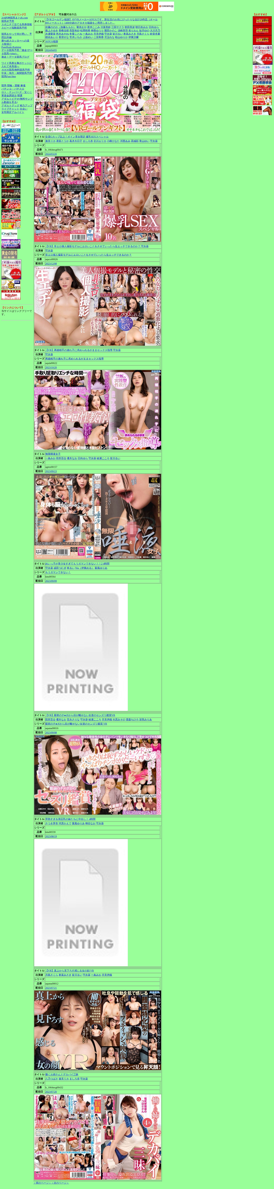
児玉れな (109, 37)
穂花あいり (51, 37)
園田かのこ (110, 30)
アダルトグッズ (10, 105)
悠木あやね (62, 33)
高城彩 (135, 141)
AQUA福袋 (51, 41)
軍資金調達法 (9, 95)
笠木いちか (75, 37)
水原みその (119, 719)
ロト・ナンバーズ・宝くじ (16, 92)
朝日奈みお (141, 27)
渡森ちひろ (132, 719)
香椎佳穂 (64, 30)
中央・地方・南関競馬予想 (16, 73)
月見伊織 (99, 33)
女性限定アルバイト (12, 112)
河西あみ (125, 141)
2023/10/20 (51, 367)
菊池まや (81, 27)
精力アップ (26, 105)
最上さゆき (51, 30)
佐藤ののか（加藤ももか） (60, 27)
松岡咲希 (85, 30)
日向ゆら (154, 27)
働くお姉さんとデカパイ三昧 (61, 1074)
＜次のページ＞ (60, 1183)
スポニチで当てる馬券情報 (16, 24)
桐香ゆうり (97, 30)
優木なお (72, 458)
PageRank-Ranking (11, 47)
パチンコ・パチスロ (12, 88)
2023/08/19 (51, 836)
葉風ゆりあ (101, 568)
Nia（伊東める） (84, 568)
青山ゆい (144, 141)
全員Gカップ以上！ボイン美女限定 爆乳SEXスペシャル (77, 136)
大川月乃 (155, 30)
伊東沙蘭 (133, 37)
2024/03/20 (51, 154)
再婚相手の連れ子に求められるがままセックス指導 (74, 358)
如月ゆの (144, 30)
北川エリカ (100, 141)
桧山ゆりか (121, 37)
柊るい (71, 568)
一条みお (88, 33)
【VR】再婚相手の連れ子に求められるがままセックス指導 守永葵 (83, 350)
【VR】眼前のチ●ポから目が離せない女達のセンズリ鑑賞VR (80, 715)
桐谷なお (90, 823)
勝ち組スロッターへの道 (15, 40)
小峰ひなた (113, 141)
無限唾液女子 (53, 454)
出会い (23, 108)
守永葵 (108, 33)
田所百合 (61, 458)
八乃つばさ (51, 1078)
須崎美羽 (123, 30)
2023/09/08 (51, 732)
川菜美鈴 (106, 27)
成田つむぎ (60, 568)
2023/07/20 (51, 1091)
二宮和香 (99, 37)
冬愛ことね (75, 33)
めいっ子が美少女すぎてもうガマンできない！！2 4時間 (77, 563)
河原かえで (65, 823)
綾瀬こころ (103, 458)
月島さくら (143, 33)
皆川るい (118, 33)
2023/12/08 (51, 263)
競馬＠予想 (7, 21)
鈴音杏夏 (155, 33)
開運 (19, 95)
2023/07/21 (51, 988)
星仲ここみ (93, 27)
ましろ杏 (88, 141)
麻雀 (23, 85)
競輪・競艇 (13, 85)
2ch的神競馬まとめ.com (14, 17)
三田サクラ (117, 27)
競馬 (4, 85)
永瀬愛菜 (50, 33)
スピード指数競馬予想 (14, 27)
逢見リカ (50, 141)
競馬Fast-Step (8, 76)
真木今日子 (75, 141)
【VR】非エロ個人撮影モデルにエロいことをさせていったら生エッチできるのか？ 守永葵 (97, 246)
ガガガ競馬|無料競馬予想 (15, 69)
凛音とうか (62, 141)
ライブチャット (10, 108)
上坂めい (88, 37)
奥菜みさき (129, 33)
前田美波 (130, 27)
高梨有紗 (74, 30)
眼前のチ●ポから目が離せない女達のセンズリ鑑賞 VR (76, 723)
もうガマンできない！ (58, 572)
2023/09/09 (51, 581)
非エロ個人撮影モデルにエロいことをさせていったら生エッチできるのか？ (88, 254)
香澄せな (64, 37)
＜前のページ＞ (42, 1183)
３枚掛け (6, 44)
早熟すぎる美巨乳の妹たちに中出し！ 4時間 (70, 819)
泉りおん (133, 30)
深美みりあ (145, 719)
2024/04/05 (51, 50)
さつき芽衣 (51, 823)
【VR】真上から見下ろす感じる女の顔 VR (69, 970)
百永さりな (73, 719)
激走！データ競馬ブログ (15, 56)
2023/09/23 (51, 471)
